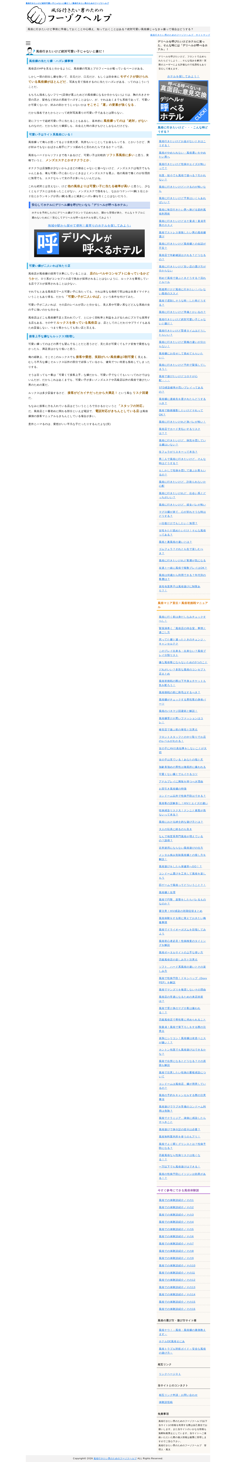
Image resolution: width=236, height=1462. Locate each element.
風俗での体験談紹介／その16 (177, 1308)
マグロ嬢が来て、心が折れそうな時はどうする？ (182, 513)
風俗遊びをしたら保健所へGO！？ (180, 866)
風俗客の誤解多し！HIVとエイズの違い (183, 803)
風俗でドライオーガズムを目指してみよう (182, 931)
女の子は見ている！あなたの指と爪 (181, 759)
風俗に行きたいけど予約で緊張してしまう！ (182, 366)
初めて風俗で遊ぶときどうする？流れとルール (182, 279)
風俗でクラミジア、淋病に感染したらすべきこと (182, 1119)
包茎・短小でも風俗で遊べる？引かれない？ (182, 177)
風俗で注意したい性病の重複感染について (182, 1074)
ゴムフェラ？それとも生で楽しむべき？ (181, 551)
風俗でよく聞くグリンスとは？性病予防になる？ (182, 1145)
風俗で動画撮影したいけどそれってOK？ (181, 412)
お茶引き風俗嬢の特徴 (173, 788)
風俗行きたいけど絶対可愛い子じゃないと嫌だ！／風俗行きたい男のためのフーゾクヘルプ (67, 3)
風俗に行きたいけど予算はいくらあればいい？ (182, 200)
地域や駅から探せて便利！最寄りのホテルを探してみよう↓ (89, 225)
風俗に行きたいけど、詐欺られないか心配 (182, 483)
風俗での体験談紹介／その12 (177, 1279)
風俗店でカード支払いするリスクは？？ (179, 430)
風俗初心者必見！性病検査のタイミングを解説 (182, 942)
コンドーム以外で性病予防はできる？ (182, 795)
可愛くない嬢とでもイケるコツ (178, 774)
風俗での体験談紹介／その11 (177, 1272)
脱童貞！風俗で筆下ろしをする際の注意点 (182, 1028)
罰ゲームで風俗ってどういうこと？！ (182, 884)
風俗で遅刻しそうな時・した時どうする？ (182, 302)
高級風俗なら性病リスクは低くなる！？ (179, 1157)
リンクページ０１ (170, 1373)
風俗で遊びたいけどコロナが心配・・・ (178, 378)
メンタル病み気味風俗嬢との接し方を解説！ (182, 856)
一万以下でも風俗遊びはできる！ (179, 1166)
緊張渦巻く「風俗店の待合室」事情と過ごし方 (182, 630)
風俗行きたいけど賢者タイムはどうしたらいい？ (182, 332)
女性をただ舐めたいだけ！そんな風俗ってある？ (182, 532)
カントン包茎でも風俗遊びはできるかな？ (182, 1051)
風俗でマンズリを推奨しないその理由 (182, 989)
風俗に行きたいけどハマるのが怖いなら (182, 188)
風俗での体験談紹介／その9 (176, 1258)
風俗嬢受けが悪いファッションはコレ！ (181, 720)
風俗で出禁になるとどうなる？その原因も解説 (182, 1063)
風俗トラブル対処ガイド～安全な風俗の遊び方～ (182, 1350)
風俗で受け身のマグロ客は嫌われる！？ (179, 1010)
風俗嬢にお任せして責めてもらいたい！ (181, 355)
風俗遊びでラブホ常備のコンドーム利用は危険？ (182, 1108)
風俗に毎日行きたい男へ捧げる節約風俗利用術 (182, 211)
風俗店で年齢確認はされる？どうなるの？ (182, 257)
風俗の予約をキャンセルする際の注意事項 (182, 1097)
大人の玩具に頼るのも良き (175, 829)
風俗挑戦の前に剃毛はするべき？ (179, 692)
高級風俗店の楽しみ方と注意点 (178, 959)
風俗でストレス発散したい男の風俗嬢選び (182, 234)
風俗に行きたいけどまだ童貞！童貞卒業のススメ (182, 223)
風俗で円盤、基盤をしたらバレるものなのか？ (182, 901)
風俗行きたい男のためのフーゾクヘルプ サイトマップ (180, 35)
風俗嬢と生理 (167, 892)
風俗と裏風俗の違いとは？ (175, 541)
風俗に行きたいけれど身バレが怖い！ (182, 421)
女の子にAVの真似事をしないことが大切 (183, 750)
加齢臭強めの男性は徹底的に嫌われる (182, 766)
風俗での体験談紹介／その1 (176, 1200)
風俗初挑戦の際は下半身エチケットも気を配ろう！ (182, 682)
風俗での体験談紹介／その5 (176, 1229)
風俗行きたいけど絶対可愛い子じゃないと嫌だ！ (182, 321)
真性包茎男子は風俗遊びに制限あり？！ (179, 588)
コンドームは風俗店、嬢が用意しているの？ (182, 1085)
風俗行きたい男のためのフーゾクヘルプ (115, 1458)
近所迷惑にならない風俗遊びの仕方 (181, 847)
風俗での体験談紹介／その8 (176, 1250)
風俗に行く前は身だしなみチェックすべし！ (182, 618)
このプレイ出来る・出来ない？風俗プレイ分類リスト (182, 652)
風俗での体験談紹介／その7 (176, 1243)
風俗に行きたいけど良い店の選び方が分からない (182, 268)
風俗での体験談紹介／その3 (176, 1214)
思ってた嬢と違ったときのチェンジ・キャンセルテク (182, 641)
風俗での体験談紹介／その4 (176, 1221)
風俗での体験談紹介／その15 (177, 1301)
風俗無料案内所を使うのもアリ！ (179, 1136)
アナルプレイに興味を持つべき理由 (181, 781)
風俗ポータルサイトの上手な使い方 (181, 952)
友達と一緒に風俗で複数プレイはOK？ (183, 567)
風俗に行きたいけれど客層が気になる (182, 560)
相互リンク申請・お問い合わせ (178, 1394)
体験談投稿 (166, 1402)
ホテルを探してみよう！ (183, 76)
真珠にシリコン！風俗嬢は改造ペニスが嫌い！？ (182, 1040)
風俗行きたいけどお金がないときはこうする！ (182, 143)
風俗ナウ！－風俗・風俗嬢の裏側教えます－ (182, 1331)
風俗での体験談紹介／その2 (176, 1207)
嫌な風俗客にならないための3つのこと (183, 662)
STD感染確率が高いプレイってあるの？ (181, 389)
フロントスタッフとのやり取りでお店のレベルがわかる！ (182, 738)
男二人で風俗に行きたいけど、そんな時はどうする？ (182, 460)
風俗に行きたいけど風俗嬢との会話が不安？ (182, 245)
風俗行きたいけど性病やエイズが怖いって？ (182, 166)
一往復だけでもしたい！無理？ (178, 523)
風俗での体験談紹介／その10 (177, 1265)
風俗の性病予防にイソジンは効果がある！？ (182, 1175)
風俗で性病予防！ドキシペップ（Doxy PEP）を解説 (183, 980)
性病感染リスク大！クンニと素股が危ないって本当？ (182, 812)
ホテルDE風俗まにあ (172, 1341)
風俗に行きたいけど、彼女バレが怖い (182, 504)
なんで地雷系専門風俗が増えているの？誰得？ (181, 838)
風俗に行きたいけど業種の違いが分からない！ (182, 344)
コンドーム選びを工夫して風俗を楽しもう (182, 875)
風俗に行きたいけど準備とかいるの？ (182, 312)
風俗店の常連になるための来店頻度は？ (181, 998)
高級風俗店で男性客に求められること (182, 1019)
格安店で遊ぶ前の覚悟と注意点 (178, 729)
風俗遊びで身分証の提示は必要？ (179, 1129)
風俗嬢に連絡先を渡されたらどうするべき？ (182, 400)
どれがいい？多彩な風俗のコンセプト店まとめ (182, 671)
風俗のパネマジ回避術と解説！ (178, 710)
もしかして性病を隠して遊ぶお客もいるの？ (182, 472)
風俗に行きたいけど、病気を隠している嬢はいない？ (182, 442)
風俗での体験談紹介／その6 (176, 1236)
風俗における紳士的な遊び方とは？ (181, 821)
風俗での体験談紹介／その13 (177, 1287)
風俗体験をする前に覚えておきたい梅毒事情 (182, 920)
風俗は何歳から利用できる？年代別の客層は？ (182, 577)
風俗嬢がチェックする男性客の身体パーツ (182, 701)
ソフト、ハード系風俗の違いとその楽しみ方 (182, 968)
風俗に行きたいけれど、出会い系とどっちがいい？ (182, 495)
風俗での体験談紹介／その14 (177, 1294)
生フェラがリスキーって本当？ (178, 451)
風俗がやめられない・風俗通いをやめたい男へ (182, 154)
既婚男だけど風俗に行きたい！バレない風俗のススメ (182, 291)
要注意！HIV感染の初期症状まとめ (180, 910)
